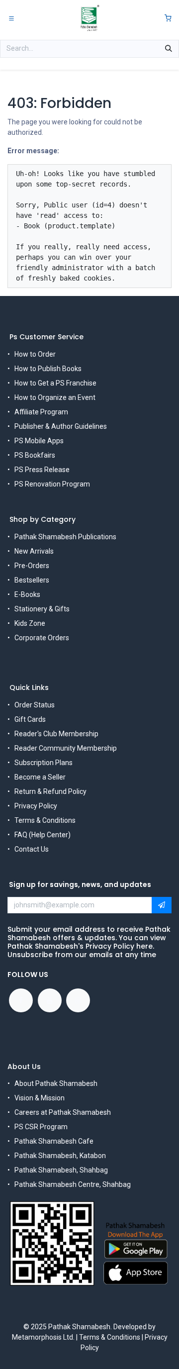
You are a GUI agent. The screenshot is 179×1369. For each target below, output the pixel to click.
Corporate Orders (41, 638)
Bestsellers (31, 580)
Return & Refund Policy (50, 791)
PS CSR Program (41, 1127)
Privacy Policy (35, 806)
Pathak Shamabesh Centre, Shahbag (72, 1184)
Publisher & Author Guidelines (60, 426)
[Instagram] (78, 1000)
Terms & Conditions (45, 820)
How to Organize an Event (54, 397)
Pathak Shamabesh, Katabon (60, 1156)
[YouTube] (50, 1000)
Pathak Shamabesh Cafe (53, 1141)
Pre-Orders (31, 566)
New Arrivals (34, 551)
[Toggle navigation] (11, 17)
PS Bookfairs (34, 455)
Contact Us (31, 849)
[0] (168, 18)
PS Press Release (42, 470)
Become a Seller (40, 777)
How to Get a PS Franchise (55, 383)
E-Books (27, 594)
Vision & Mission (39, 1098)
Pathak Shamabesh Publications (65, 537)
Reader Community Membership (65, 748)
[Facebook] (21, 1000)
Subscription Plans (43, 763)
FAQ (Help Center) (42, 835)
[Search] (169, 48)
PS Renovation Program (52, 484)
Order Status (34, 705)
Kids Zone (29, 623)
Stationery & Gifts (42, 609)
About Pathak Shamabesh (55, 1083)
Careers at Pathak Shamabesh (62, 1112)
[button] (162, 905)
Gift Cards (30, 719)
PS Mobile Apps (39, 441)
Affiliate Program (41, 412)
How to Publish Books (48, 369)
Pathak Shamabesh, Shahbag (61, 1170)
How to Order (35, 354)
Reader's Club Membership (56, 734)
